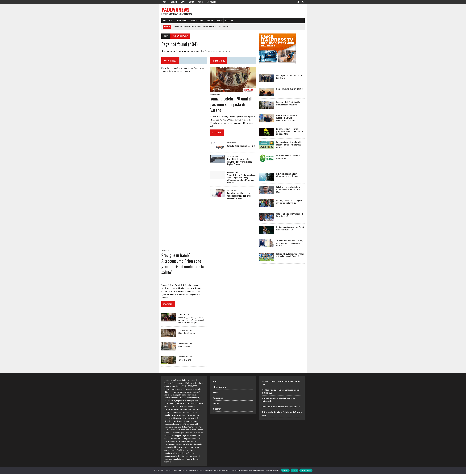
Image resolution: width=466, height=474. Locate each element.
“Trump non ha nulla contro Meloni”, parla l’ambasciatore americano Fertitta (289, 243)
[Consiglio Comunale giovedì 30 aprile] (217, 148)
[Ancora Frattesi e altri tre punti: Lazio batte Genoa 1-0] (266, 219)
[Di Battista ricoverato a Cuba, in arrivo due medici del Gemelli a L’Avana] (266, 192)
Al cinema (216, 403)
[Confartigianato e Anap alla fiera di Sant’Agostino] (266, 80)
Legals (183, 2)
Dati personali (211, 2)
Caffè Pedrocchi (184, 346)
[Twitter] (298, 1)
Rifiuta (294, 470)
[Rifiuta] (463, 470)
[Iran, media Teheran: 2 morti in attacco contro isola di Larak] (266, 179)
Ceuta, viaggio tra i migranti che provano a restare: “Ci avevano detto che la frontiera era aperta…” (191, 320)
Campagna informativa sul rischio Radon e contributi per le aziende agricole (288, 145)
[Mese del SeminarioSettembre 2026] (266, 94)
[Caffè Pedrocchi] (168, 349)
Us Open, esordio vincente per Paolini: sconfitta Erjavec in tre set (290, 228)
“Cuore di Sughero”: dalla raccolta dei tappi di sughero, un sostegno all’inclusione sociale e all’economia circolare (241, 179)
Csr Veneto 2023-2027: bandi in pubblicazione (288, 157)
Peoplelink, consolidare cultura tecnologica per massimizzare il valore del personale (239, 196)
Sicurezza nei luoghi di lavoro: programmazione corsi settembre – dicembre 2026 (289, 131)
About (165, 2)
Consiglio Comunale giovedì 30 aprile (241, 145)
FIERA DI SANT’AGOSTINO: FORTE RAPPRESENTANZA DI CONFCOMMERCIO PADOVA (288, 118)
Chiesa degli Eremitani (186, 333)
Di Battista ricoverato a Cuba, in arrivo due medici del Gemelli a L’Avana (288, 190)
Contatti (174, 2)
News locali (168, 20)
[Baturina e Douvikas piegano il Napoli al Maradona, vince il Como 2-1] (266, 259)
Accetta (285, 470)
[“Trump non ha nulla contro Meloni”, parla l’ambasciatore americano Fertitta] (266, 245)
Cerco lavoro (217, 408)
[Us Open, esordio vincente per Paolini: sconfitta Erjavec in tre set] (266, 232)
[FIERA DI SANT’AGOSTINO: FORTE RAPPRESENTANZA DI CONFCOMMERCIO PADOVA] (266, 120)
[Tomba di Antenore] (168, 362)
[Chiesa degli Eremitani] (168, 335)
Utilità (215, 381)
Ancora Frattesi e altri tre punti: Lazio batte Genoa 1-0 (290, 215)
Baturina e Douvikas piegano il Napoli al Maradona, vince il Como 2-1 (290, 255)
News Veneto (182, 20)
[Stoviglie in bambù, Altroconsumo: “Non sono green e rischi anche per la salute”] (184, 247)
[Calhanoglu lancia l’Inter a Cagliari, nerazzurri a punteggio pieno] (266, 205)
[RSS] (303, 1)
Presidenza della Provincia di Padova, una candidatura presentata (290, 103)
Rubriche (229, 20)
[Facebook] (294, 1)
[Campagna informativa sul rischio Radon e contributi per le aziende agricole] (266, 147)
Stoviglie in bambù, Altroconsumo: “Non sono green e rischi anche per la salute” (182, 263)
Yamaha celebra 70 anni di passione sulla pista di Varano (231, 104)
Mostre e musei (218, 397)
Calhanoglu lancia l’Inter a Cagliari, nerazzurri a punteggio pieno (289, 201)
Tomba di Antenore (185, 359)
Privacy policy (306, 470)
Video (219, 20)
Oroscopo (216, 392)
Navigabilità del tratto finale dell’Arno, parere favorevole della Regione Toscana (239, 162)
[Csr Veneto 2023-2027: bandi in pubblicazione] (266, 160)
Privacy (200, 2)
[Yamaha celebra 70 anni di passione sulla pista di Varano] (233, 90)
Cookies (191, 2)
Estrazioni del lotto (219, 387)
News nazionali (197, 20)
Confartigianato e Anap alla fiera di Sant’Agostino (289, 76)
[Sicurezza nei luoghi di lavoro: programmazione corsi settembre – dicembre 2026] (266, 134)
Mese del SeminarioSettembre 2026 (289, 88)
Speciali (210, 20)
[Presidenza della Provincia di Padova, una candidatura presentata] (266, 107)
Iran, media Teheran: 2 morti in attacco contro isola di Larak (287, 175)
